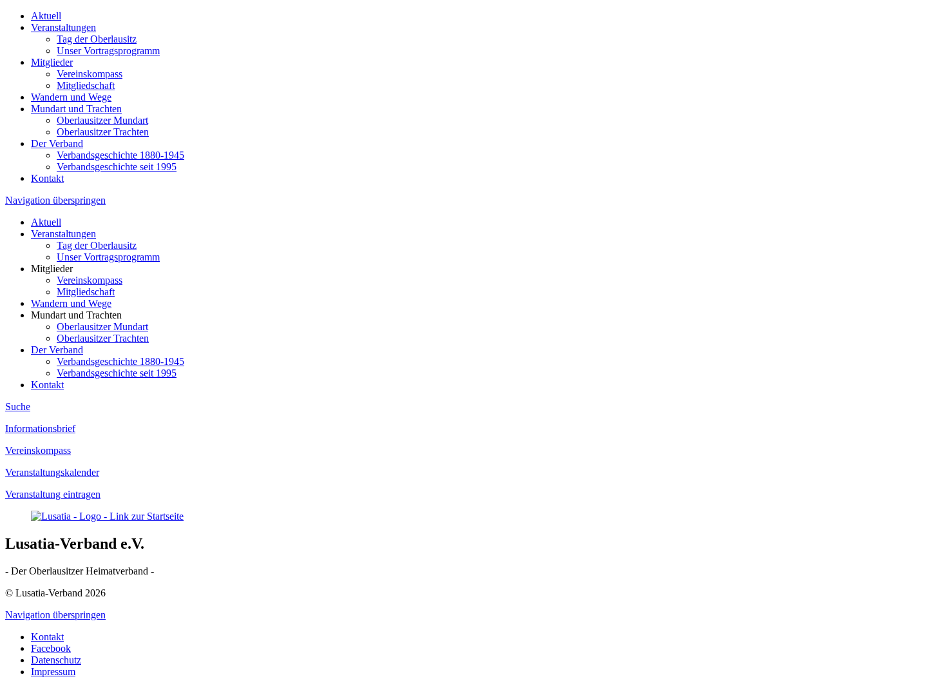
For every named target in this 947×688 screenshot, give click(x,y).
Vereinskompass (89, 73)
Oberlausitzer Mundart (102, 120)
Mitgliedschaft (86, 85)
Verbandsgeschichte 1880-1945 (120, 155)
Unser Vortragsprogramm (108, 50)
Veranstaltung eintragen (52, 494)
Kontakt (47, 178)
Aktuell (46, 15)
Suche (17, 406)
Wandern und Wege (71, 97)
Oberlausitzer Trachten (103, 131)
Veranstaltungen (63, 27)
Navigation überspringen (55, 200)
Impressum (53, 671)
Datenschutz (56, 659)
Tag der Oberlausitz (97, 39)
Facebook (51, 648)
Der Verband (57, 143)
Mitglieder (52, 62)
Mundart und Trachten (76, 108)
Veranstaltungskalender (52, 472)
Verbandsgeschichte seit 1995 (117, 166)
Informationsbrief (40, 428)
